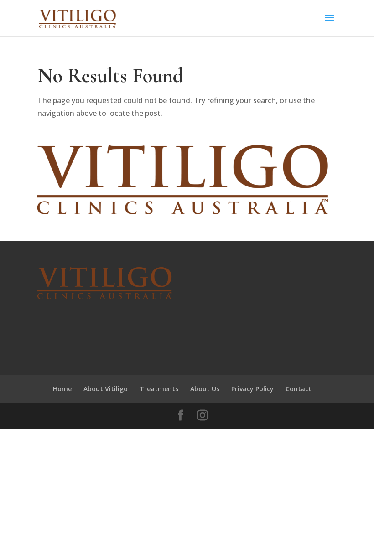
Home (62, 388)
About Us (204, 388)
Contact (299, 388)
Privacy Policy (252, 388)
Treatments (159, 388)
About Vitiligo (105, 388)
